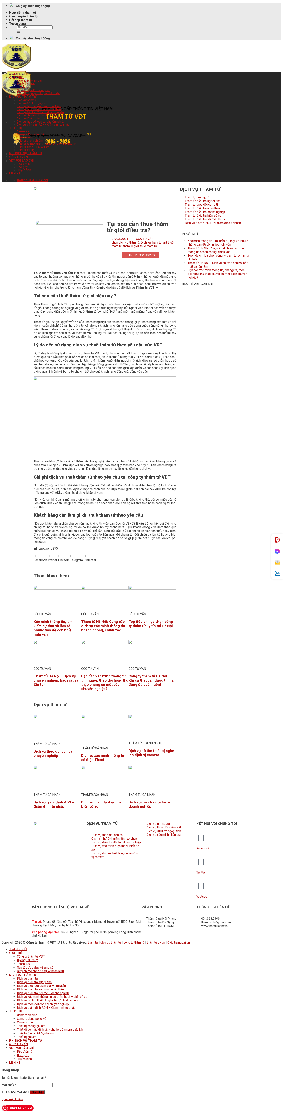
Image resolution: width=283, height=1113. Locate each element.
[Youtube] (201, 886)
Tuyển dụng (17, 23)
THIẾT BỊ (15, 128)
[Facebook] (201, 838)
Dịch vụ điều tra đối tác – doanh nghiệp (40, 112)
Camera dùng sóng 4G (30, 134)
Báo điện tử (24, 163)
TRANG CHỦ (18, 74)
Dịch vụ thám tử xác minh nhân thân (39, 109)
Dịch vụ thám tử (26, 100)
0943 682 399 (20, 1108)
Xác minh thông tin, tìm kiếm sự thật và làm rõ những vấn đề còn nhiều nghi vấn (54, 628)
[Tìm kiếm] (18, 32)
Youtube (201, 896)
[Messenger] (277, 551)
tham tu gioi (131, 246)
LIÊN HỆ (14, 173)
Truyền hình (24, 170)
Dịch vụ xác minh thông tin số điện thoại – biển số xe (48, 115)
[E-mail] (277, 562)
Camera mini (25, 137)
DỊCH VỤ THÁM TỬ (22, 96)
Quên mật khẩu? (12, 1099)
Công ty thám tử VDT (30, 81)
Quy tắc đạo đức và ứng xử (33, 90)
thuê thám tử (148, 246)
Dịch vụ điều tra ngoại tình (32, 103)
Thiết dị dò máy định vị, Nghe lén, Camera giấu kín (46, 143)
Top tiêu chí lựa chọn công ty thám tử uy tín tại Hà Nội (151, 624)
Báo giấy (22, 167)
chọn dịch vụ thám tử (125, 242)
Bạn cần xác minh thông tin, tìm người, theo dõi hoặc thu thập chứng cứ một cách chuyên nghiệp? (104, 682)
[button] (40, 558)
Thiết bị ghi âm (26, 149)
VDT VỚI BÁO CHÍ (21, 160)
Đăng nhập (37, 1092)
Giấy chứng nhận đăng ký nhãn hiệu (38, 93)
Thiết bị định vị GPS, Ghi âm (33, 146)
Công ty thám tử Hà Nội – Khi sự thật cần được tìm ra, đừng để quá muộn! (152, 680)
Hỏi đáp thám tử (20, 20)
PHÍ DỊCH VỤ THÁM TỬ (25, 153)
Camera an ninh (26, 131)
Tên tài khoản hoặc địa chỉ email (24, 1078)
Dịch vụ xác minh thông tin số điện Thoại (103, 757)
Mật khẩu (9, 1085)
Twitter (201, 872)
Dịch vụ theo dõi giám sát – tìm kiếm (39, 106)
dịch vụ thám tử (110, 942)
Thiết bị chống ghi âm (30, 140)
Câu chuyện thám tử (23, 16)
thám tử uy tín (156, 942)
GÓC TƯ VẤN (18, 157)
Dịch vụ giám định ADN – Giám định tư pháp (43, 124)
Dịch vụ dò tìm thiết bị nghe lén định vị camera (44, 118)
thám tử (93, 942)
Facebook (203, 848)
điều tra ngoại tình (179, 942)
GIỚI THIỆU (17, 77)
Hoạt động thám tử (22, 12)
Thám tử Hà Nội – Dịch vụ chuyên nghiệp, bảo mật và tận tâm (56, 680)
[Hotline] (277, 540)
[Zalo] (277, 573)
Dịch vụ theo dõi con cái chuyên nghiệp (40, 121)
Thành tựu (23, 87)
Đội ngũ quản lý (26, 84)
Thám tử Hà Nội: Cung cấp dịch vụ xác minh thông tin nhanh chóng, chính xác (103, 626)
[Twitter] (201, 862)
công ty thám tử (134, 942)
